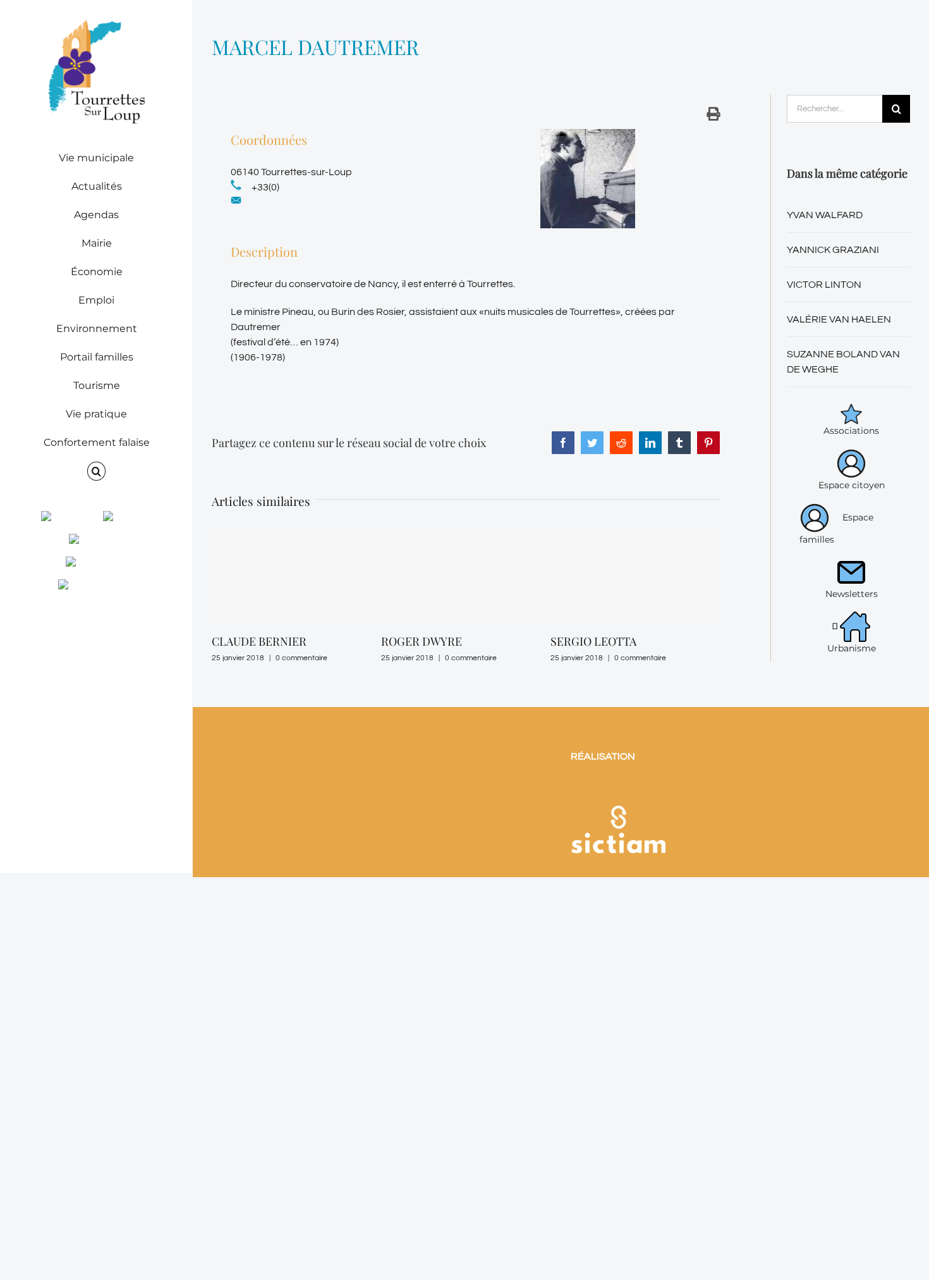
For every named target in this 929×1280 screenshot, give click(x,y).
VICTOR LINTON (824, 285)
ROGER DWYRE (421, 641)
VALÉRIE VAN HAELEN (839, 319)
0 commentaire (301, 658)
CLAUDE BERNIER (259, 641)
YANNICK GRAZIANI (833, 250)
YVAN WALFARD (825, 215)
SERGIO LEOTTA (593, 641)
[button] (96, 471)
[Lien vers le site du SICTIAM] (618, 789)
